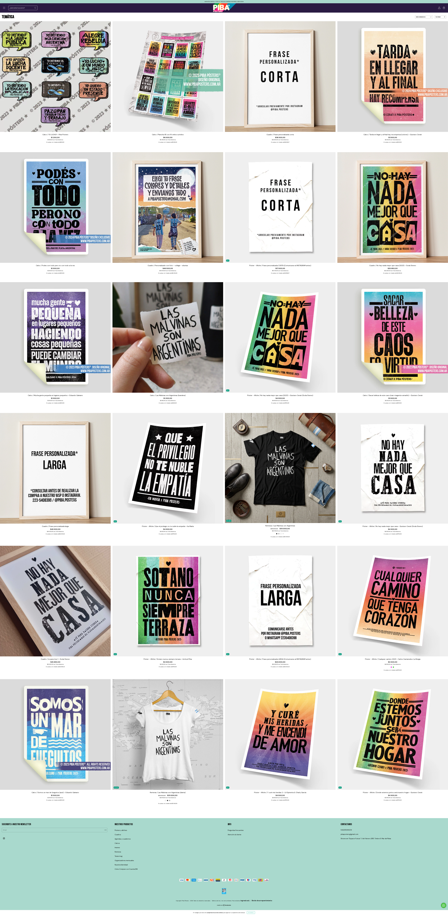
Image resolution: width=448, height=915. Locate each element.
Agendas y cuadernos (123, 839)
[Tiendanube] (224, 905)
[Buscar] (35, 8)
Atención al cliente (234, 835)
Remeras (118, 852)
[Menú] (4, 8)
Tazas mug (118, 856)
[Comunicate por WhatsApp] (443, 905)
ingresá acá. (245, 901)
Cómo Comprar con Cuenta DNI (126, 869)
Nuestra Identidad (121, 865)
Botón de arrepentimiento (262, 901)
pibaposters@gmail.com (349, 834)
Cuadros (118, 835)
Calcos (117, 843)
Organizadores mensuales (124, 860)
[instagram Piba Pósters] (4, 838)
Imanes (117, 848)
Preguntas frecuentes (236, 830)
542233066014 (346, 830)
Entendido (251, 912)
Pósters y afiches (121, 830)
